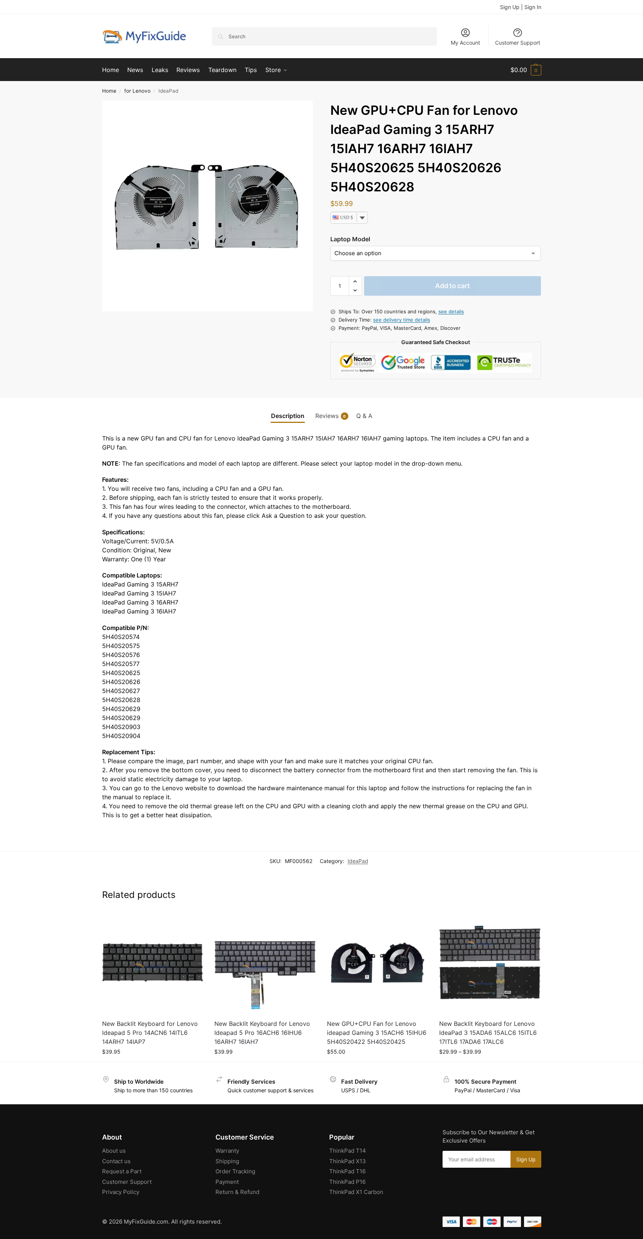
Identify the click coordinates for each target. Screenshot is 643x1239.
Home (109, 91)
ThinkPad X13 (347, 1161)
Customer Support (517, 42)
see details (451, 311)
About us (114, 1150)
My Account (465, 42)
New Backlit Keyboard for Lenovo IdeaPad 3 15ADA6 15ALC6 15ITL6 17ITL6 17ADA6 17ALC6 (488, 1032)
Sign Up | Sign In (520, 7)
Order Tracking (235, 1171)
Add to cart (452, 286)
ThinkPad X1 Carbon (356, 1191)
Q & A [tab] (364, 416)
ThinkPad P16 (347, 1181)
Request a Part (122, 1171)
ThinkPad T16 (347, 1171)
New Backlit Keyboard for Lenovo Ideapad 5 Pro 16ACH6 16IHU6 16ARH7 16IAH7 (262, 1032)
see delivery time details (401, 320)
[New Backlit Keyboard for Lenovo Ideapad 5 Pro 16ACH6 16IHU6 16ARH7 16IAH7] (265, 962)
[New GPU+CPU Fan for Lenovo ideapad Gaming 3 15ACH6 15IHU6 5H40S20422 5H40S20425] (377, 962)
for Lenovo (137, 91)
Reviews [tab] (330, 416)
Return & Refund (237, 1191)
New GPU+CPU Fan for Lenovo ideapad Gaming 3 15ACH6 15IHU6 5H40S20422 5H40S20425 (376, 1032)
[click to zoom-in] (207, 206)
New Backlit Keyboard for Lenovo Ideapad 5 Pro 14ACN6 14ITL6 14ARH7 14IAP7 (150, 1032)
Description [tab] (287, 416)
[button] (525, 70)
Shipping (227, 1161)
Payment (227, 1181)
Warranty (227, 1150)
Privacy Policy (120, 1191)
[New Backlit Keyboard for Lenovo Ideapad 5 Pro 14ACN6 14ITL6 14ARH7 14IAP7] (152, 962)
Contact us (116, 1161)
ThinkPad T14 (347, 1150)
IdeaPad (358, 861)
